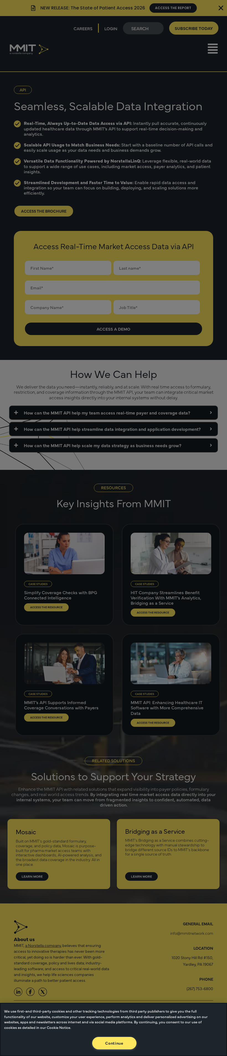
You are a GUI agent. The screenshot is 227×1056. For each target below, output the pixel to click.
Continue (114, 1043)
